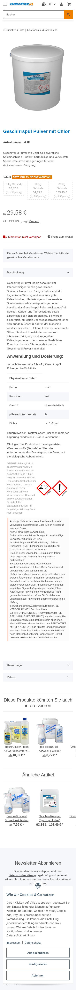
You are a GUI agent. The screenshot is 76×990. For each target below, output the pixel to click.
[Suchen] (68, 14)
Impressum (13, 942)
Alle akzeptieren (38, 952)
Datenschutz (33, 942)
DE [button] (50, 4)
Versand (34, 221)
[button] (61, 4)
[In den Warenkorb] (6, 40)
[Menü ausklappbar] (5, 2)
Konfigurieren (38, 964)
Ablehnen (38, 975)
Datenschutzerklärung (22, 875)
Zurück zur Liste (15, 30)
